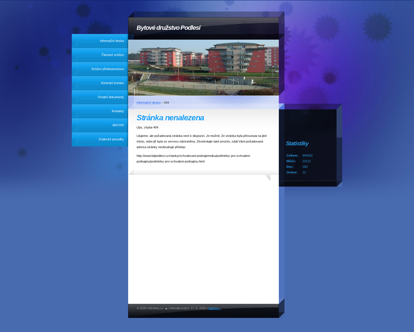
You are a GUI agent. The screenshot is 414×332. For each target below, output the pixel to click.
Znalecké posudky (111, 139)
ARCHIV (118, 125)
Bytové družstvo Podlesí (168, 27)
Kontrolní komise (112, 83)
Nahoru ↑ (214, 308)
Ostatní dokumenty (111, 97)
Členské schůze (113, 55)
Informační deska (112, 40)
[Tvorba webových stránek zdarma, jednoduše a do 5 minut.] (166, 308)
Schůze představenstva (107, 69)
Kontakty (118, 111)
